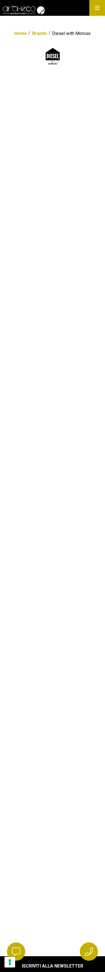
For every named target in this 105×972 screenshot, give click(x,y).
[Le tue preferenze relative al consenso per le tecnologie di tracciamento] (9, 962)
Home (20, 33)
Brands (39, 33)
